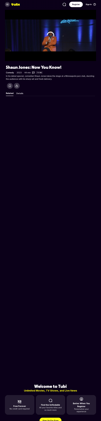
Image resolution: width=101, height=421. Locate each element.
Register (76, 4)
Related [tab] (9, 93)
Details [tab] (19, 93)
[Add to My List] (10, 86)
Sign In (89, 4)
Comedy (10, 72)
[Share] (17, 86)
